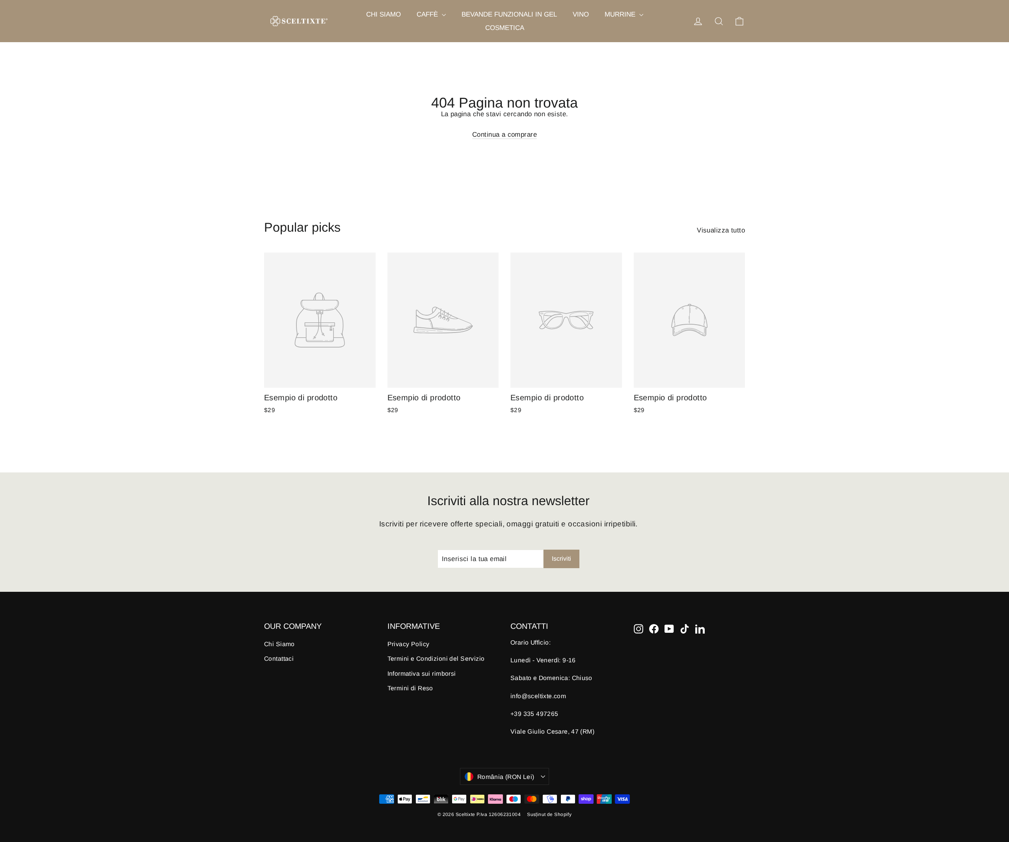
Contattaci (279, 658)
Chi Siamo (279, 644)
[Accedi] (698, 21)
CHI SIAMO (383, 14)
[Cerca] (719, 21)
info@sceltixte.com (538, 696)
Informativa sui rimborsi (421, 673)
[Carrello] (739, 21)
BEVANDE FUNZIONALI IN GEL (509, 14)
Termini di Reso (410, 688)
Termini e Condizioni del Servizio (436, 658)
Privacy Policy (408, 644)
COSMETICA (504, 28)
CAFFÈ (428, 14)
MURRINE (621, 14)
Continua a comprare (504, 134)
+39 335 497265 (534, 713)
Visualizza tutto (721, 230)
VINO (581, 14)
